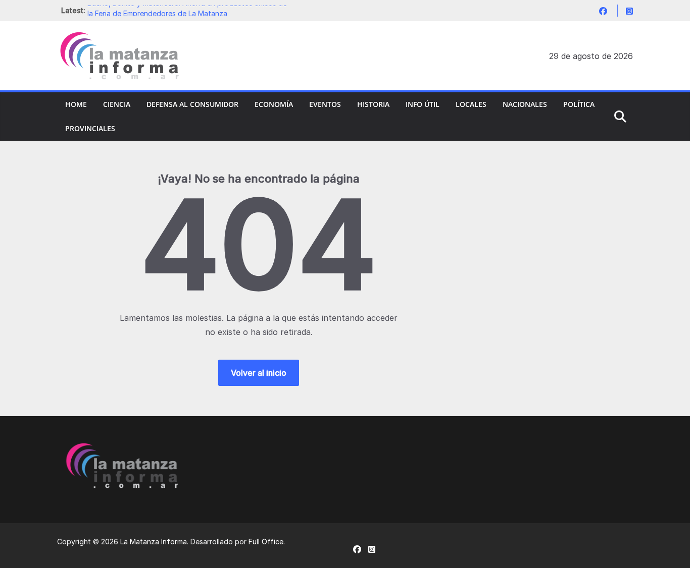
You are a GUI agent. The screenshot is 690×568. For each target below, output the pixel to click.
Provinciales (90, 128)
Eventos (325, 104)
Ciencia (116, 104)
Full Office (266, 541)
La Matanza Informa (153, 541)
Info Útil (422, 104)
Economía (274, 104)
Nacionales (525, 104)
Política (579, 104)
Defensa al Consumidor (192, 104)
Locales (471, 104)
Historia (373, 104)
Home (76, 104)
